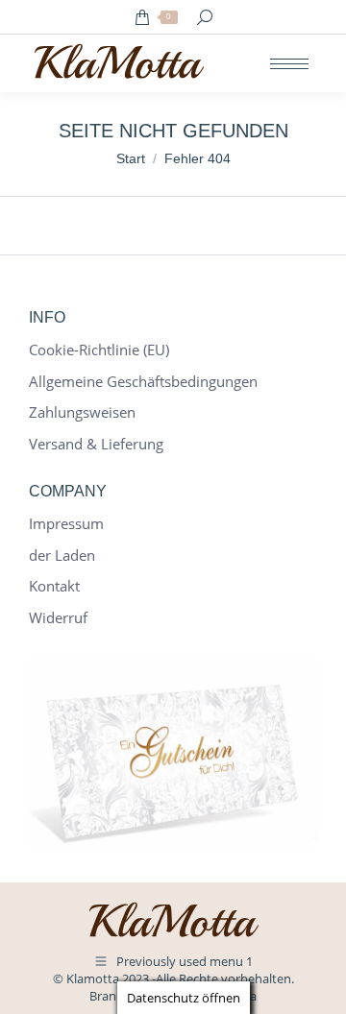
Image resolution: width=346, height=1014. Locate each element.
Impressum (66, 524)
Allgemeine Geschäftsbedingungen (143, 382)
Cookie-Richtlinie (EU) (99, 350)
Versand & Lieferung (96, 444)
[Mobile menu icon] (289, 64)
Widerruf (58, 618)
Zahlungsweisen (82, 412)
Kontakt (54, 586)
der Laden (62, 555)
